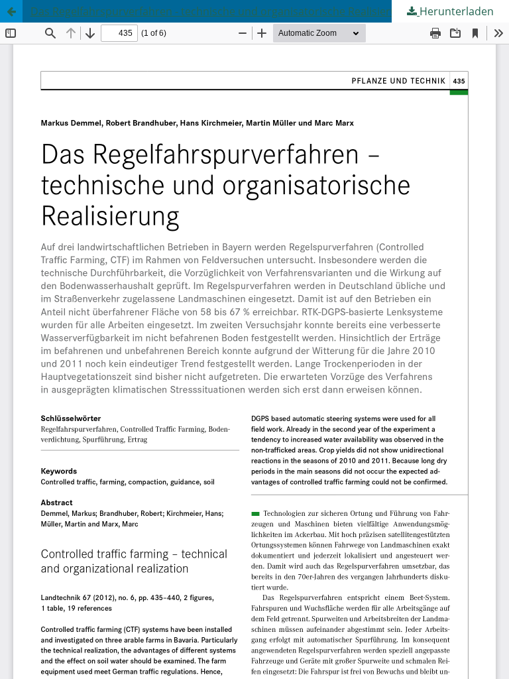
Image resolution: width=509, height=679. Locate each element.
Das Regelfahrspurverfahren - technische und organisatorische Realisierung (220, 11)
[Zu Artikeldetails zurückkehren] (11, 11)
